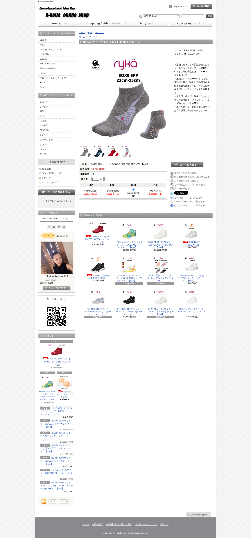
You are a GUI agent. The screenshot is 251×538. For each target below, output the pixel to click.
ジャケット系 (46, 139)
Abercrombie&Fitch (48, 68)
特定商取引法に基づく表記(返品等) (191, 177)
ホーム (60, 24)
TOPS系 (43, 125)
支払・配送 (97, 524)
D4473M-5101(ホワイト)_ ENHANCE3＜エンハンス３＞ (56, 473)
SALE (42, 82)
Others (43, 87)
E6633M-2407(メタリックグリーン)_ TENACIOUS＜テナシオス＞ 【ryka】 (47, 395)
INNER (43, 120)
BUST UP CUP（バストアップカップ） (64, 394)
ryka (42, 45)
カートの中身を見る (56, 192)
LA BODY (44, 54)
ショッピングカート (201, 6)
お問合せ (190, 24)
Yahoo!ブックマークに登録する (189, 201)
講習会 (43, 40)
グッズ (43, 154)
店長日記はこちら (57, 288)
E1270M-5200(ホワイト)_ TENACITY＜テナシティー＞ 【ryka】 (55, 461)
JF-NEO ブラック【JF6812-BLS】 (99, 276)
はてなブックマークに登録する (189, 205)
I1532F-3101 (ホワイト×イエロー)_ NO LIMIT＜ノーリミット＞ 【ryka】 (56, 411)
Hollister (43, 73)
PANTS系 (44, 130)
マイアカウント (181, 6)
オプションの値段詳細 (185, 173)
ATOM (64, 501)
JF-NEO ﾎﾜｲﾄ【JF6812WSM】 (192, 243)
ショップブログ (147, 24)
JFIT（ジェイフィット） (52, 49)
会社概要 (46, 168)
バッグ (43, 149)
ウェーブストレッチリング (53, 78)
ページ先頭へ (198, 514)
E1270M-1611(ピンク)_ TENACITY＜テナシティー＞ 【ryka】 (56, 436)
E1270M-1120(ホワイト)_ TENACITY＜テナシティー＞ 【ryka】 (55, 423)
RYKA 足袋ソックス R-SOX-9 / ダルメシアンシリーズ (160, 278)
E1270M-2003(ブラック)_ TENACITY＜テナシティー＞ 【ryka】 (55, 448)
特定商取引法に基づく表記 (119, 524)
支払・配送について (103, 24)
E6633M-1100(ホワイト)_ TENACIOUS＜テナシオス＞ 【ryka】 (160, 245)
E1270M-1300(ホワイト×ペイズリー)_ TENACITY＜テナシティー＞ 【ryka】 (56, 485)
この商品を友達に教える (186, 181)
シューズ (44, 102)
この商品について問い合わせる (189, 184)
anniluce (43, 59)
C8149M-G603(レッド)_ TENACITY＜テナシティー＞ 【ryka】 (57, 361)
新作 (42, 111)
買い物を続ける (182, 188)
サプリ (43, 144)
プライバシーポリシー (146, 524)
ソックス (44, 106)
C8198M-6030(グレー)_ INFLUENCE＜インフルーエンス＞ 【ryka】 (98, 312)
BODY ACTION (47, 63)
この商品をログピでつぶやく (188, 197)
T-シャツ (44, 135)
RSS (53, 501)
